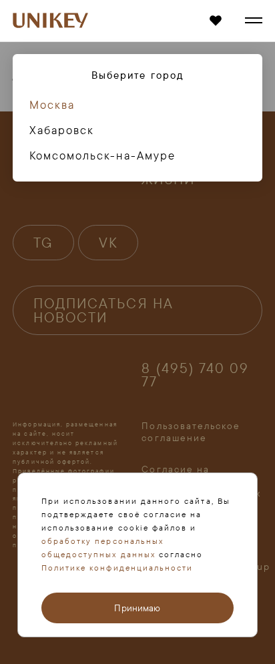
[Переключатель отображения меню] (254, 21)
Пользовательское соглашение (191, 432)
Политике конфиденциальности (117, 568)
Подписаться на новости (103, 310)
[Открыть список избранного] (215, 21)
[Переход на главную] (50, 20)
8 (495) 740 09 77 (195, 374)
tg (43, 242)
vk (108, 242)
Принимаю (137, 608)
